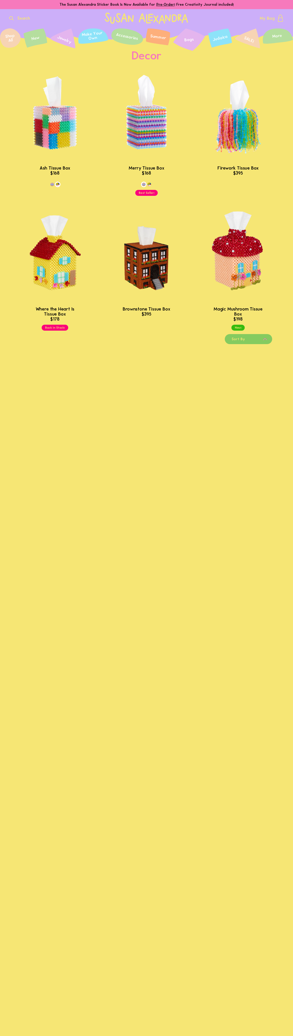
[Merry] (52, 184)
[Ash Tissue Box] (55, 115)
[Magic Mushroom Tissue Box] (238, 256)
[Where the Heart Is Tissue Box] (55, 256)
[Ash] (57, 184)
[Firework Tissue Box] (238, 115)
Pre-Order (165, 4)
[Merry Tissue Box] (146, 115)
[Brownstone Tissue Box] (146, 256)
